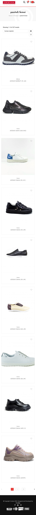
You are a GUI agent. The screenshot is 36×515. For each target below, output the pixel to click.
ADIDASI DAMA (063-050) (18, 130)
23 (23, 489)
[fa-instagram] (21, 505)
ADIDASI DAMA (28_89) (18, 378)
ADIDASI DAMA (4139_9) (18, 428)
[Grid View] (31, 31)
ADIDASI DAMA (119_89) (18, 279)
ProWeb (18, 503)
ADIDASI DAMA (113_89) (18, 230)
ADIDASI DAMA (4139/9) (18, 478)
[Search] (24, 2)
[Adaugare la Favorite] (31, 41)
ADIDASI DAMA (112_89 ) (18, 180)
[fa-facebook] (14, 505)
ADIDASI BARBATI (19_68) (18, 81)
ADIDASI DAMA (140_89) (18, 329)
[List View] (31, 34)
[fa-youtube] (18, 505)
